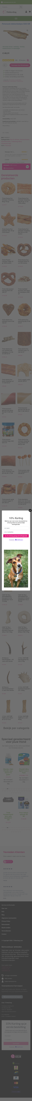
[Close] (30, 510)
